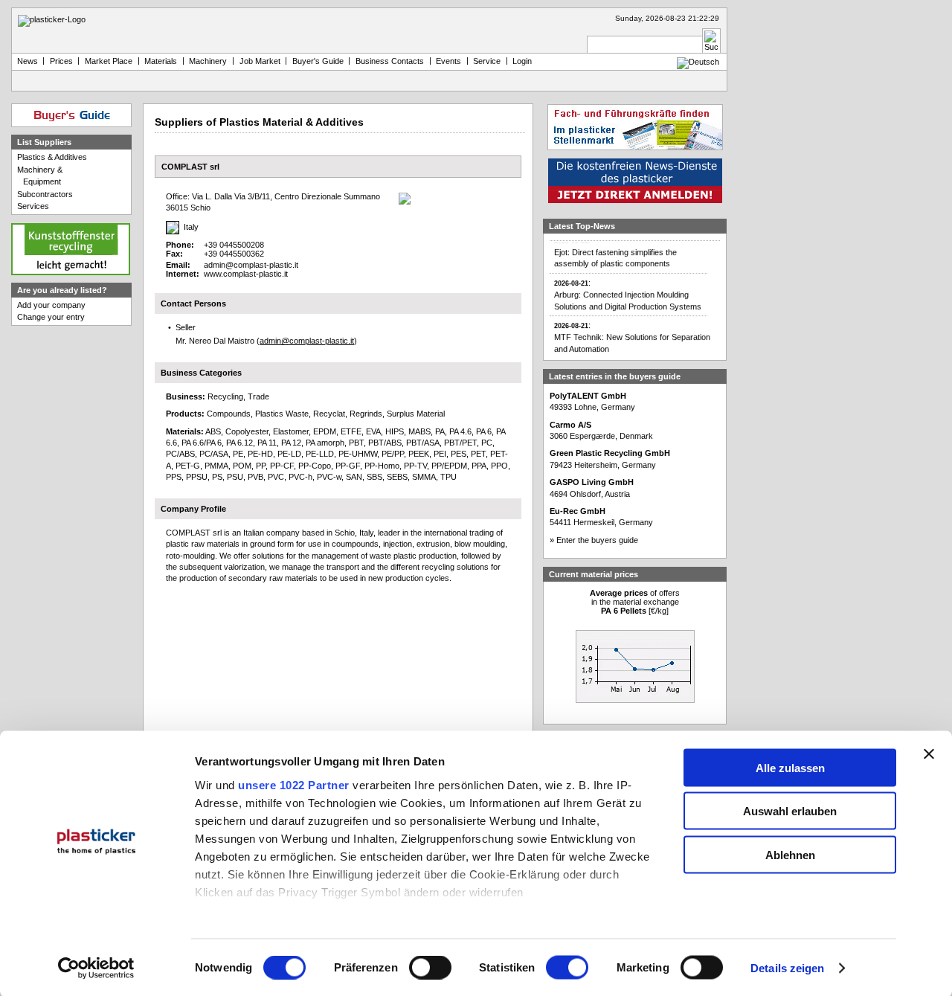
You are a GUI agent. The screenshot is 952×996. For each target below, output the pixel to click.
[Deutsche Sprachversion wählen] (698, 61)
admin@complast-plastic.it (251, 264)
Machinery (208, 61)
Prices (61, 61)
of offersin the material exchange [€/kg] (635, 601)
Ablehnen (790, 854)
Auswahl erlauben (790, 811)
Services (33, 206)
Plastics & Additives (52, 156)
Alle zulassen (790, 767)
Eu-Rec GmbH (577, 511)
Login (522, 61)
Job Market (259, 61)
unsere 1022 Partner (294, 784)
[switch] (430, 968)
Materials (160, 61)
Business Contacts (390, 61)
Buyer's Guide (318, 61)
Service (487, 61)
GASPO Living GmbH (592, 482)
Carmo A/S (570, 424)
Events (448, 61)
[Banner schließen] (929, 753)
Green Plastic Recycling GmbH (610, 453)
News (27, 61)
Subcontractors (45, 194)
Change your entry (51, 316)
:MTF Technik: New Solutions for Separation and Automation (632, 331)
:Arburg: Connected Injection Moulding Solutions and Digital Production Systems (627, 288)
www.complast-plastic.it (246, 273)
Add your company (51, 305)
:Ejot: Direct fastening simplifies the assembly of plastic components (615, 246)
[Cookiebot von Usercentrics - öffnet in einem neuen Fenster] (96, 968)
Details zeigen (787, 968)
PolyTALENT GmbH (588, 395)
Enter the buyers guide (597, 540)
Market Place (108, 61)
